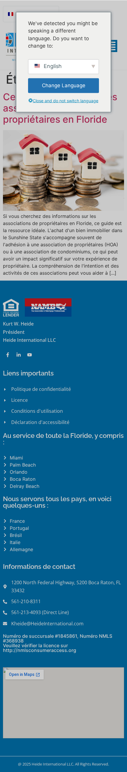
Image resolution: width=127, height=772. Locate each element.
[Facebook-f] (7, 355)
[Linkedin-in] (18, 355)
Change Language (63, 85)
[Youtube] (29, 355)
